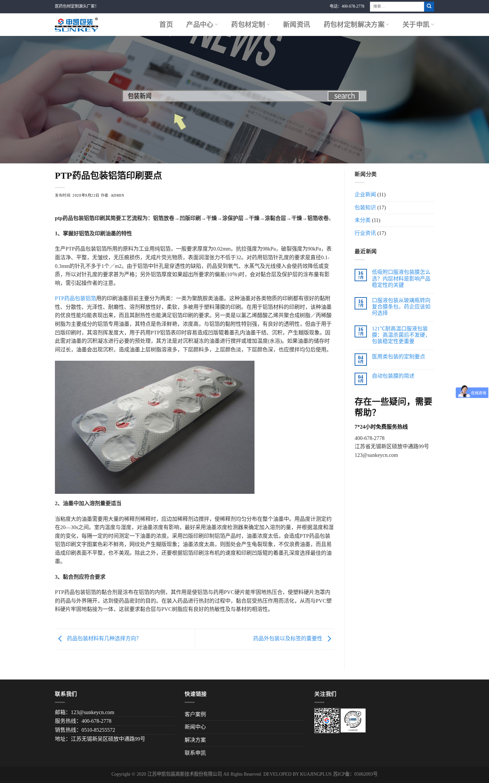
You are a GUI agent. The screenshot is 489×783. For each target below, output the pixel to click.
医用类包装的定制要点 (398, 356)
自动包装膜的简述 (393, 376)
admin (117, 195)
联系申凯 (195, 753)
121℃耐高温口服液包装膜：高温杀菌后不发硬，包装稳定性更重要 (401, 335)
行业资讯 (365, 233)
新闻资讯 (296, 24)
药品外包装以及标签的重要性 (288, 638)
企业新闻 (365, 194)
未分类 (363, 220)
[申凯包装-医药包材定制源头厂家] (76, 25)
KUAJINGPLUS (316, 774)
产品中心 (200, 24)
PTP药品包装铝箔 (75, 298)
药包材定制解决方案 (354, 24)
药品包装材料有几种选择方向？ (103, 638)
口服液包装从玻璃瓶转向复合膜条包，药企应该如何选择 (401, 306)
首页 (166, 24)
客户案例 (195, 714)
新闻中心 (195, 727)
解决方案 (195, 740)
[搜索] (429, 7)
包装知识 (365, 207)
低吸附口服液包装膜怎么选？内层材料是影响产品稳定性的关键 (401, 278)
